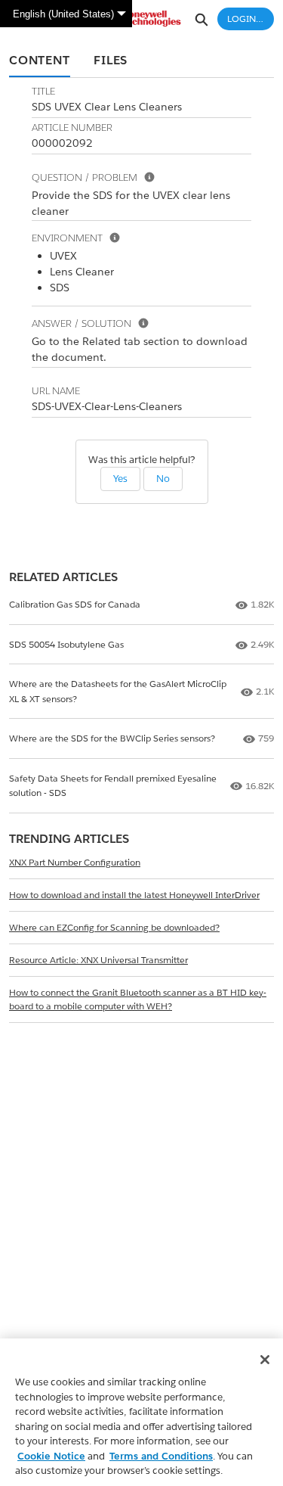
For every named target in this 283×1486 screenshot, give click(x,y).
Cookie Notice (51, 1456)
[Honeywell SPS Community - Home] (142, 18)
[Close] (264, 1359)
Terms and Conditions (161, 1456)
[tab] (39, 61)
